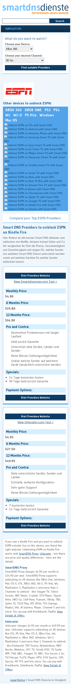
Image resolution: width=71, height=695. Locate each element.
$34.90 (17, 317)
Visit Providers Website (35, 275)
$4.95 (15, 434)
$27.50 (16, 446)
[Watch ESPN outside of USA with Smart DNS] (18, 98)
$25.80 (16, 305)
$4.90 (15, 293)
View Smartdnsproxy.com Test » (35, 281)
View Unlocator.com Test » (35, 422)
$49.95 (17, 458)
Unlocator (45, 553)
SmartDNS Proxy (28, 553)
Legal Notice (17, 680)
